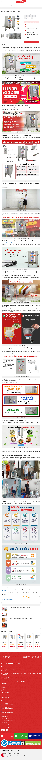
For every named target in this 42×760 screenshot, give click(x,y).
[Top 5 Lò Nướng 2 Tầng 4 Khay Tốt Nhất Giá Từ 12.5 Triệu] (4, 625)
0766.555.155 (11, 704)
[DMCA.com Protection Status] (31, 743)
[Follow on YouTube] (7, 730)
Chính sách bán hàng (5, 692)
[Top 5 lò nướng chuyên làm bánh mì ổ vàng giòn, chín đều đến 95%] (4, 619)
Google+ (9, 599)
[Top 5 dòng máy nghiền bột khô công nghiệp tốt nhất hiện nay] (4, 608)
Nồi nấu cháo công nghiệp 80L (4, 642)
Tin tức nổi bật (3, 687)
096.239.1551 (11, 720)
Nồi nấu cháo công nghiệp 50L (28, 642)
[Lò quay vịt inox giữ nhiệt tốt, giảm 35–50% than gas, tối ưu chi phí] (4, 614)
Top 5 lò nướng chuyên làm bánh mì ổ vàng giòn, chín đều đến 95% (20, 618)
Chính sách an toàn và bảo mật (6, 690)
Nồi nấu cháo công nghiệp (18, 7)
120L (32, 18)
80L (25, 18)
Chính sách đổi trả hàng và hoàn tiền (7, 695)
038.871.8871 (5, 724)
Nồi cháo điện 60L (12, 642)
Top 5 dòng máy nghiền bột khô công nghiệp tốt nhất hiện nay (19, 607)
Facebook (3, 599)
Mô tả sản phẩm (6, 44)
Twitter (6, 599)
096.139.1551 (5, 720)
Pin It (12, 599)
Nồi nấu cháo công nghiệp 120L (37, 642)
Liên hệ (2, 689)
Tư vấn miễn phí (31, 41)
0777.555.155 (11, 712)
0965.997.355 (5, 712)
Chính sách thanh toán (5, 697)
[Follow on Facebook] (2, 730)
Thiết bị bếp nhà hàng (9, 7)
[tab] (21, 45)
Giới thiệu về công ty (4, 685)
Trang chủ (3, 7)
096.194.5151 (5, 716)
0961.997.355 (5, 704)
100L (28, 18)
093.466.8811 (11, 724)
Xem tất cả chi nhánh (21, 681)
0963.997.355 (5, 708)
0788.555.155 (11, 708)
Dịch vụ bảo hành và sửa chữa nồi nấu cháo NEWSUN (21, 642)
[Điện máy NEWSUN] (21, 2)
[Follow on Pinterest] (4, 730)
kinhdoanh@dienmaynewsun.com (10, 758)
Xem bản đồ (5, 670)
